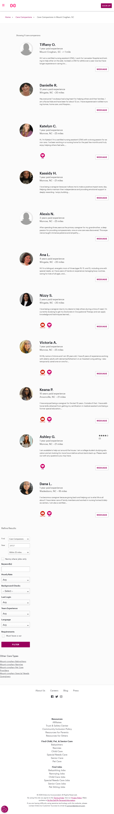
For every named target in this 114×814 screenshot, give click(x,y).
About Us (40, 690)
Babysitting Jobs (57, 770)
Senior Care (57, 758)
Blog (65, 690)
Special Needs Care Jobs (57, 780)
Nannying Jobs (57, 773)
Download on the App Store (57, 708)
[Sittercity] (13, 5)
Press (76, 690)
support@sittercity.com (76, 806)
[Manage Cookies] (4, 809)
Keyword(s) (6, 564)
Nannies (57, 748)
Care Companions (24, 17)
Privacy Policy (76, 798)
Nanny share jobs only (15, 559)
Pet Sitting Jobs (57, 787)
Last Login (6, 597)
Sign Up (106, 5)
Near (3, 545)
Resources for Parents (57, 732)
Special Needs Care (57, 754)
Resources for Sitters (57, 735)
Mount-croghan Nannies (11, 664)
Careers (54, 690)
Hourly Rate (6, 574)
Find (3, 538)
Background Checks (10, 585)
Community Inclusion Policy (57, 729)
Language (6, 619)
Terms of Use (59, 798)
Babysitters (57, 744)
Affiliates (57, 722)
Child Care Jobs (57, 777)
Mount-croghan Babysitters (13, 661)
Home (8, 17)
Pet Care (57, 761)
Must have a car (14, 636)
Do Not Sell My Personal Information (61, 800)
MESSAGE (102, 69)
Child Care (57, 751)
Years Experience (9, 608)
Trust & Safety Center (57, 725)
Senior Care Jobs (57, 783)
